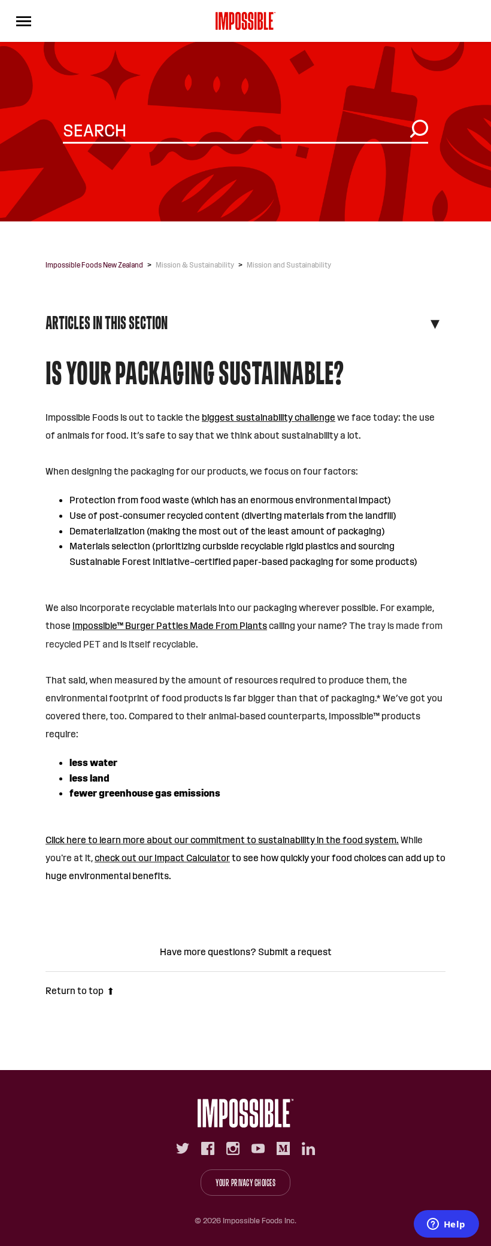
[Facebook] (207, 1148)
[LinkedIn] (308, 1148)
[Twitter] (182, 1148)
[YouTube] (258, 1148)
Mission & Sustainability (195, 265)
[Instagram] (233, 1148)
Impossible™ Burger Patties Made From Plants (169, 625)
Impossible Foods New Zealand (94, 265)
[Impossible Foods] (245, 1113)
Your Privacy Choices (245, 1183)
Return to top (75, 990)
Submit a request (295, 952)
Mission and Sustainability (289, 265)
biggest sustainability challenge (268, 417)
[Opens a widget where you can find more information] (446, 1225)
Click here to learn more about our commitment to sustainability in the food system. (222, 840)
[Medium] (283, 1148)
